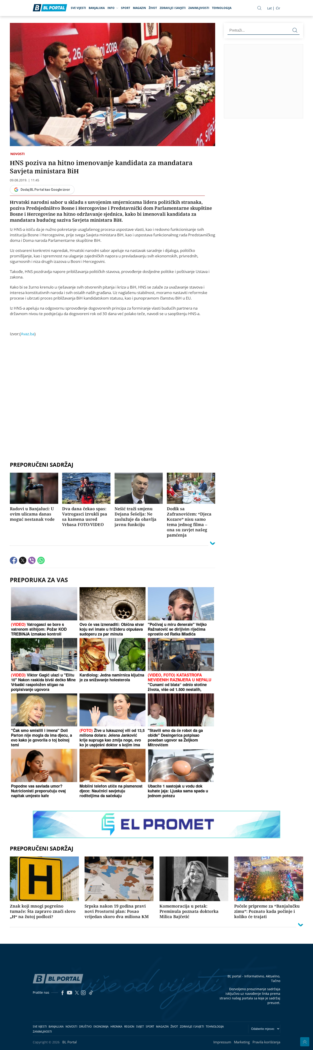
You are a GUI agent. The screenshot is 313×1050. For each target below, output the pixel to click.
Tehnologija (221, 8)
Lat (269, 8)
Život (153, 8)
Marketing (242, 1042)
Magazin (139, 8)
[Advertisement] (112, 408)
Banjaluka (97, 8)
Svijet (140, 1026)
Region (129, 1026)
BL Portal (69, 1042)
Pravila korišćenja (266, 1042)
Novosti (17, 154)
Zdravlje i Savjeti (173, 8)
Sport (125, 8)
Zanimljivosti (198, 8)
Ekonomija (101, 1026)
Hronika (116, 1026)
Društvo (85, 1026)
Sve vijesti (78, 8)
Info (111, 8)
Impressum (222, 1042)
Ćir (278, 8)
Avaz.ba (27, 333)
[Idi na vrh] (304, 1041)
